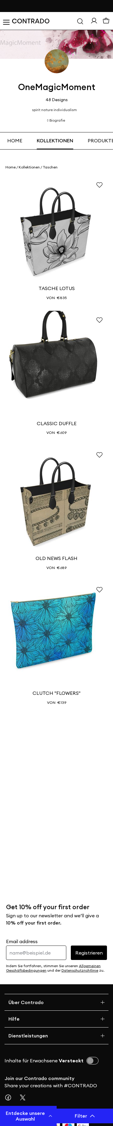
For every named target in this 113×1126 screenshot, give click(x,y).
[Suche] (80, 21)
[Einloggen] (94, 20)
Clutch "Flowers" (56, 693)
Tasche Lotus (57, 288)
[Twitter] (25, 1097)
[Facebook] (11, 1097)
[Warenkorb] (106, 21)
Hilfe (14, 1019)
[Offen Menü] (6, 21)
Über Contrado (26, 1002)
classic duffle (57, 423)
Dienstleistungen (28, 1036)
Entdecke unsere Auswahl (25, 1115)
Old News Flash (56, 558)
